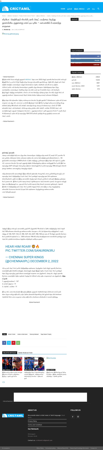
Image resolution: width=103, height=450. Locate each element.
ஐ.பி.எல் (69, 9)
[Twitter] (9, 343)
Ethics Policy (40, 448)
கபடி (93, 9)
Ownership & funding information (79, 448)
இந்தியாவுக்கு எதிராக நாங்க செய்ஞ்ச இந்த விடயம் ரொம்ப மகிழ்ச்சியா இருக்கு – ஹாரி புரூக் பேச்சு (12, 374)
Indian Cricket (11, 334)
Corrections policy (50, 448)
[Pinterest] (13, 343)
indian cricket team (23, 334)
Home (63, 9)
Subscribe (96, 64)
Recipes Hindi (32, 436)
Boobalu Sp (7, 29)
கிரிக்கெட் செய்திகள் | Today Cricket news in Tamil (21, 16)
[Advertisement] (38, 74)
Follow (97, 60)
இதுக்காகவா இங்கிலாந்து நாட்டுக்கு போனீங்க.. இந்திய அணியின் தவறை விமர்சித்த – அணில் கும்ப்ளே (56, 374)
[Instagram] (78, 417)
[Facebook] (4, 343)
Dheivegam (31, 434)
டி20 (88, 9)
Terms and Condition (35, 425)
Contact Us (94, 448)
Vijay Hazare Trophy (46, 334)
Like (98, 56)
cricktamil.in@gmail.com (44, 440)
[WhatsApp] (18, 343)
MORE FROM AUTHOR (25, 353)
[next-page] (4, 382)
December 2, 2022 (44, 261)
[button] (98, 9)
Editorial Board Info (62, 448)
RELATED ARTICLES (9, 353)
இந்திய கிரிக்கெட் (79, 9)
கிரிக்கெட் (28, 79)
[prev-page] (3, 382)
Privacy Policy (32, 421)
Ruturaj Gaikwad (34, 334)
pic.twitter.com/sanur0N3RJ (30, 250)
